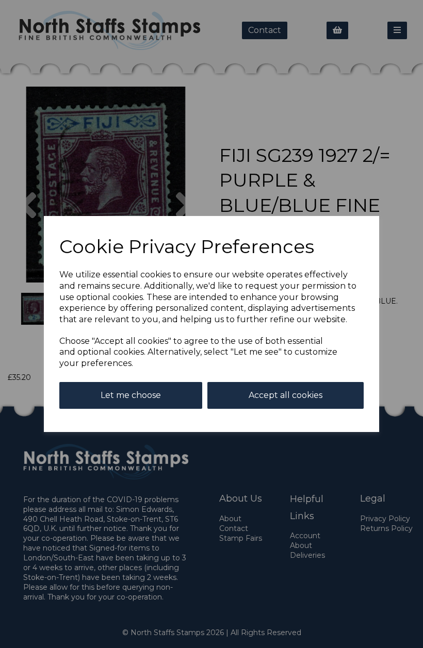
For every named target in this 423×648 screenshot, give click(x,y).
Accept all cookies (285, 395)
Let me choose (131, 395)
